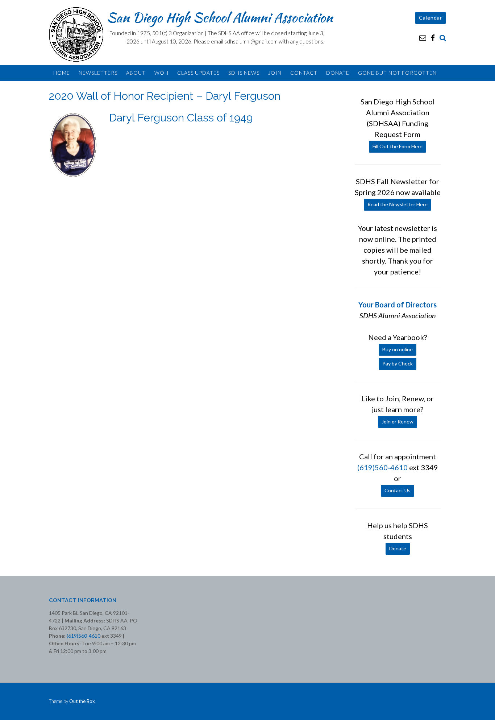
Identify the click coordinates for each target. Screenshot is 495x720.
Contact (303, 73)
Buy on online (397, 349)
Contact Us (397, 490)
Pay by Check (397, 363)
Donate (337, 73)
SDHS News (243, 73)
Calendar (430, 18)
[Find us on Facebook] (433, 37)
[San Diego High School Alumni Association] (78, 34)
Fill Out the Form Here (398, 146)
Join (275, 73)
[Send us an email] (422, 37)
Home (61, 73)
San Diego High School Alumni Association (220, 17)
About (136, 73)
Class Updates (198, 73)
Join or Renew (397, 421)
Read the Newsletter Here (397, 204)
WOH (161, 73)
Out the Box (82, 701)
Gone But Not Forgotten (397, 73)
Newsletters (98, 73)
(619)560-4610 (382, 467)
